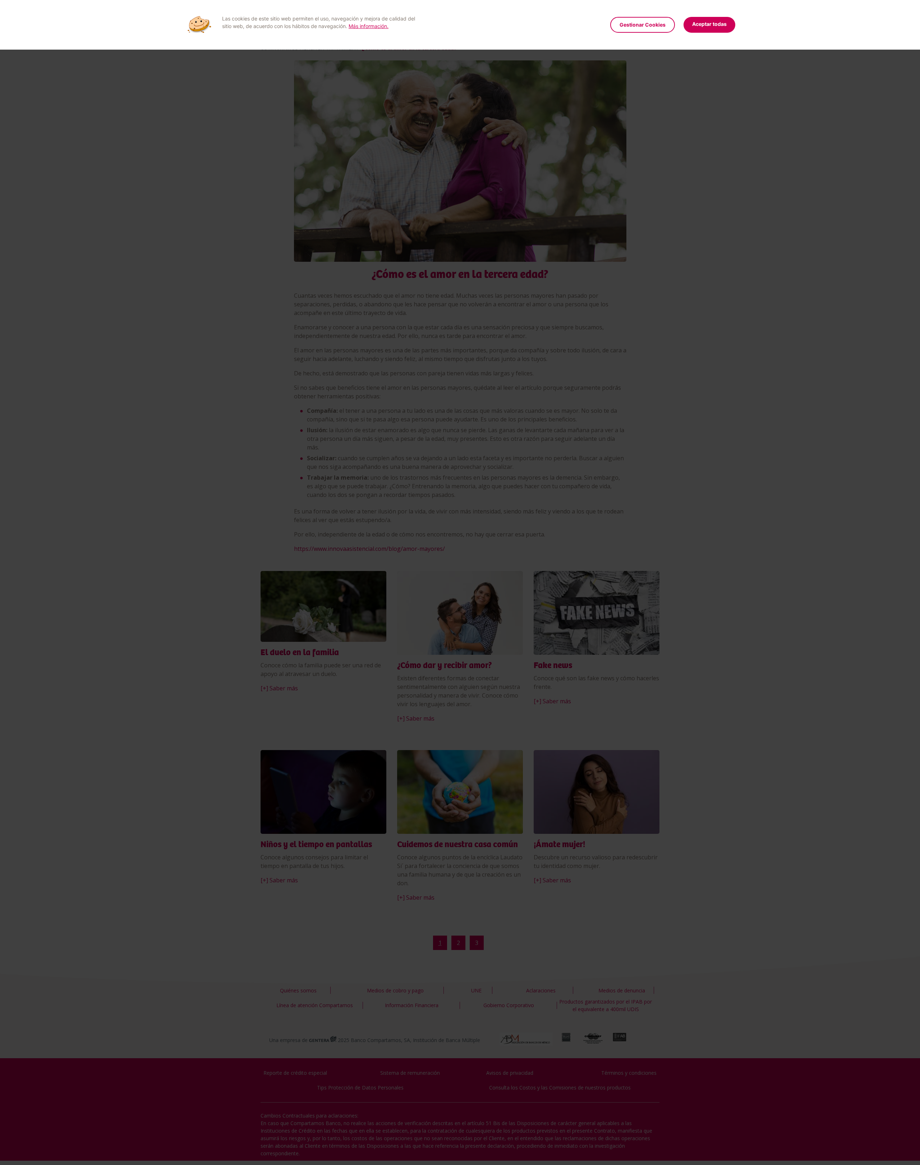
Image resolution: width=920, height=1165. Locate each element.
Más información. (368, 26)
